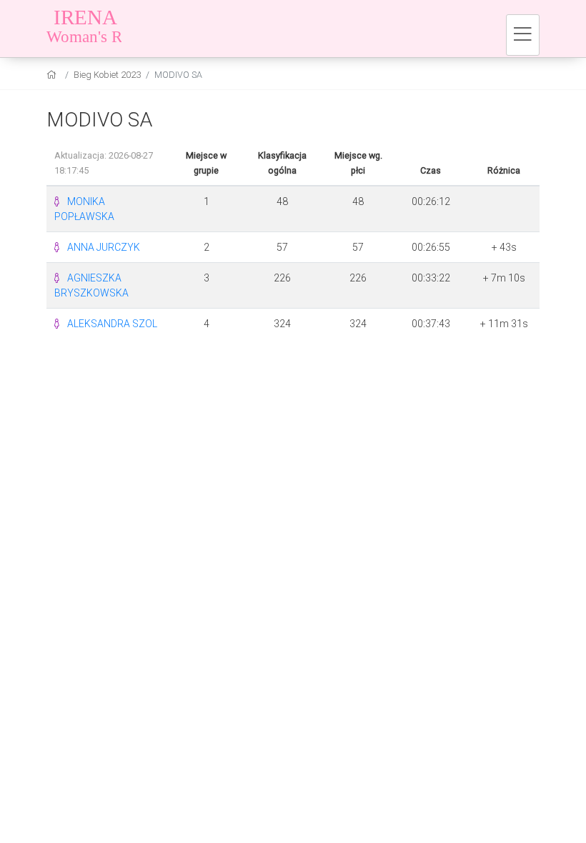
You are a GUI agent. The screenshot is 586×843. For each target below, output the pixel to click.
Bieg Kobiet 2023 (107, 74)
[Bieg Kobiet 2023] (135, 28)
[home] (53, 74)
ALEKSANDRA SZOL (112, 323)
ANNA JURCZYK (103, 247)
